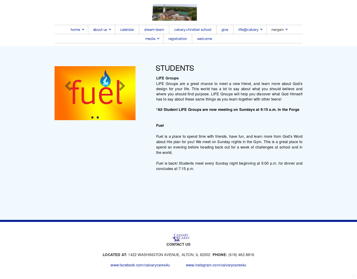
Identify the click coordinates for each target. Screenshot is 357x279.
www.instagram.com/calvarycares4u (216, 264)
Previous (68, 85)
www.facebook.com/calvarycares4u (140, 264)
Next (122, 85)
